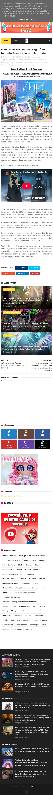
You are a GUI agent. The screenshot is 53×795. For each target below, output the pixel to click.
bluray (13, 611)
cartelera (22, 611)
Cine (37, 565)
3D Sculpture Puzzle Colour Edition (32, 556)
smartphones (22, 625)
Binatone (11, 565)
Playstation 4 (17, 62)
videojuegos (22, 65)
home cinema (7, 625)
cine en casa (34, 611)
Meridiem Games (9, 579)
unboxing (5, 629)
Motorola (32, 579)
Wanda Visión (24, 606)
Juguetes (4, 60)
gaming (43, 57)
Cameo (29, 565)
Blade (20, 565)
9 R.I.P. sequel (8, 335)
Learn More (23, 19)
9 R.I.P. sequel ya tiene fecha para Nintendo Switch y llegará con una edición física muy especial (26, 348)
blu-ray (5, 611)
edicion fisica (9, 289)
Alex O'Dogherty (30, 560)
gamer (36, 57)
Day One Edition (27, 57)
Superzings (6, 592)
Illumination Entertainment (12, 574)
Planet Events (26, 583)
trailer (44, 625)
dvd (12, 620)
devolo (5, 620)
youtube (29, 629)
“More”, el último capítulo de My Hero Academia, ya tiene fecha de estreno (32, 750)
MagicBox (30, 574)
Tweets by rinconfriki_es (11, 496)
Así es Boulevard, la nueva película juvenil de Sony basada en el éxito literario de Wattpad (31, 774)
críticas (28, 615)
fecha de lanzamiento (12, 312)
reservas (31, 62)
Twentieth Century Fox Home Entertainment (19, 602)
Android (42, 560)
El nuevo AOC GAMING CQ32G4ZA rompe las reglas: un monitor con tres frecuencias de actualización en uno (32, 686)
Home (6, 41)
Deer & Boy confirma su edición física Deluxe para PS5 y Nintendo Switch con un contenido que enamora (32, 674)
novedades (41, 60)
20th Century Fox (9, 556)
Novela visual (6, 62)
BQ (3, 565)
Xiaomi (42, 606)
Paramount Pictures (10, 583)
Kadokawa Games (16, 60)
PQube (25, 62)
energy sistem (22, 620)
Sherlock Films (7, 588)
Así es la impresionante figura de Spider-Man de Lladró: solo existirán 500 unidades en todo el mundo (32, 705)
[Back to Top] (26, 792)
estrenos (35, 620)
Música (42, 579)
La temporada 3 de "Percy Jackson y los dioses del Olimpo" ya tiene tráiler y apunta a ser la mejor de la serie (33, 717)
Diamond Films (8, 569)
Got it (33, 19)
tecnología (34, 625)
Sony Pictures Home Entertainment (29, 588)
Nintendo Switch (30, 60)
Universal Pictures (9, 606)
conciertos (6, 615)
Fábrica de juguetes (32, 569)
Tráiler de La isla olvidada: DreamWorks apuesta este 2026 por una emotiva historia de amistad (31, 763)
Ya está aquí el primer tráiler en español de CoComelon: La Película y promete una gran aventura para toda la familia (32, 661)
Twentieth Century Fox (11, 597)
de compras (38, 615)
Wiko (34, 606)
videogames (12, 65)
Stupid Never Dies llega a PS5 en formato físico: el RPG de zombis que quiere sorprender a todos (25, 325)
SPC (36, 583)
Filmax (19, 569)
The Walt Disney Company (24, 592)
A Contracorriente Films (11, 560)
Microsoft (22, 579)
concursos (18, 615)
